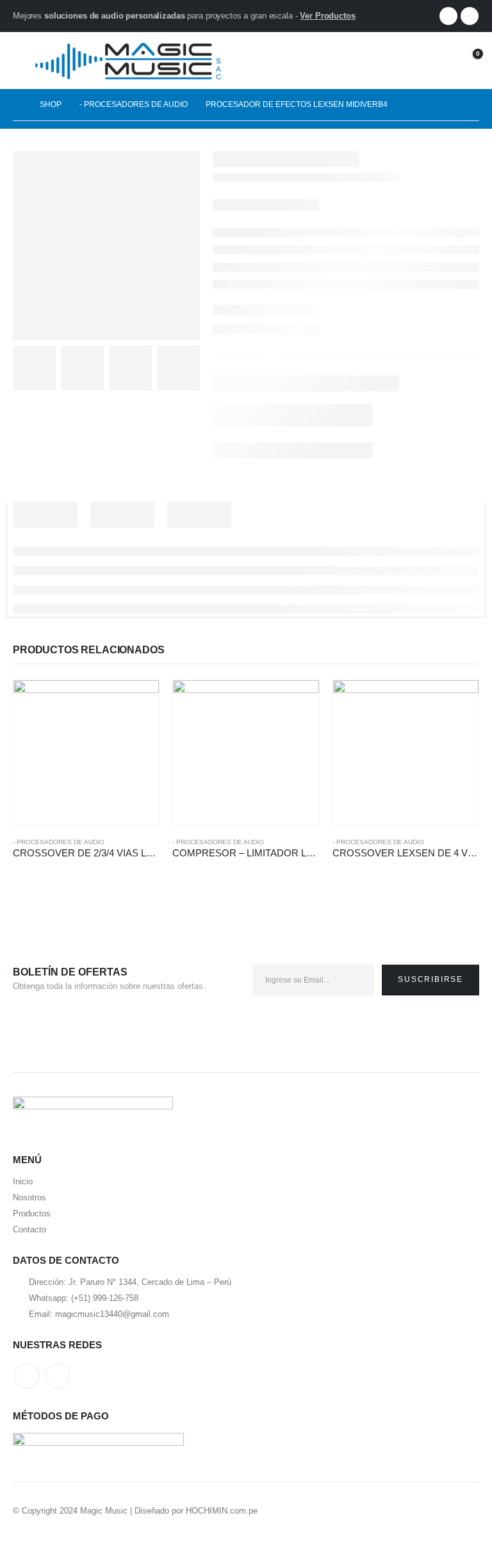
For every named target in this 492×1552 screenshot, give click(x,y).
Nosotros (29, 1197)
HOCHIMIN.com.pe (222, 1510)
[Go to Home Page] (17, 105)
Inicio (23, 1181)
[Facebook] (448, 16)
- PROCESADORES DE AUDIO (58, 841)
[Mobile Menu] (22, 60)
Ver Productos (327, 15)
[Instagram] (470, 16)
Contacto (29, 1229)
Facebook (27, 1376)
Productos (32, 1213)
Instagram (57, 1376)
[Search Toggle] (409, 61)
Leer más (137, 701)
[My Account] (436, 60)
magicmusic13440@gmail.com (112, 1314)
